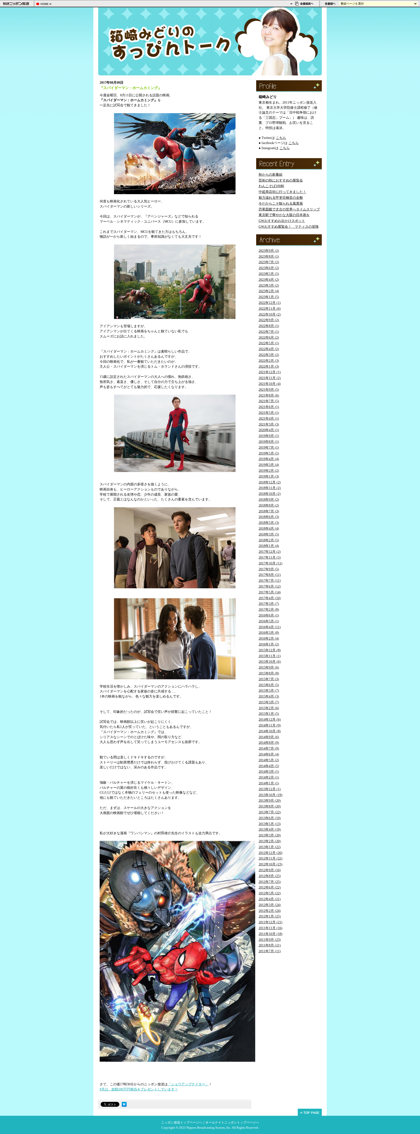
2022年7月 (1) (269, 332)
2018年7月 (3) (269, 511)
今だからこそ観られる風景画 (281, 203)
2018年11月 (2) (270, 488)
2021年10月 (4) (270, 384)
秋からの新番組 (270, 174)
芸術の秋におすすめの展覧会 (281, 180)
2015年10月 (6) (270, 661)
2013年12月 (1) (270, 789)
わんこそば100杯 (271, 186)
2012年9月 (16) (270, 870)
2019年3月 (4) (269, 465)
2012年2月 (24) (270, 911)
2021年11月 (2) (270, 378)
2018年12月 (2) (270, 482)
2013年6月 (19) (270, 818)
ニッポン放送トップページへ (181, 1122)
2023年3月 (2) (269, 285)
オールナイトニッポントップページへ (232, 1122)
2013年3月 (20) (270, 835)
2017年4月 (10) (270, 598)
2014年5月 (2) (269, 760)
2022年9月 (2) (269, 320)
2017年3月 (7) (269, 604)
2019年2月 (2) (269, 470)
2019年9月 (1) (269, 436)
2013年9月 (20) (270, 800)
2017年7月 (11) (270, 580)
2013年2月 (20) (270, 841)
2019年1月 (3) (269, 476)
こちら (281, 138)
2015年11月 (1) (270, 656)
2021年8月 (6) (269, 395)
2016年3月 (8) (269, 633)
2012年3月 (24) (270, 905)
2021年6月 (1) (269, 407)
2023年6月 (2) (269, 268)
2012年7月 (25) (270, 882)
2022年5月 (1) (269, 343)
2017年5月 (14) (270, 592)
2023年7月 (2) (269, 262)
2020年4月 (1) (269, 430)
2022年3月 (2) (269, 355)
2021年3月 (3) (269, 424)
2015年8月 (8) (269, 673)
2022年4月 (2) (269, 349)
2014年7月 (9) (269, 748)
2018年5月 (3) (269, 523)
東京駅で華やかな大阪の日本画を (284, 215)
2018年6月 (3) (269, 517)
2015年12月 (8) (270, 650)
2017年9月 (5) (269, 569)
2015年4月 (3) (269, 696)
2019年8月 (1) (269, 442)
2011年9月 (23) (270, 940)
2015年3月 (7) (269, 702)
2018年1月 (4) (269, 546)
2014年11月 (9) (270, 725)
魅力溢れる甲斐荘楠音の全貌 (281, 198)
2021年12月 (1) (270, 372)
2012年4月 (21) (270, 899)
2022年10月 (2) (270, 314)
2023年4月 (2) (269, 279)
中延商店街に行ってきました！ (282, 192)
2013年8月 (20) (270, 806)
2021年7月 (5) (269, 401)
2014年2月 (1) (269, 777)
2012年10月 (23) (270, 864)
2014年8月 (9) (269, 742)
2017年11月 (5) (270, 557)
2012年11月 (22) (270, 858)
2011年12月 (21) (270, 922)
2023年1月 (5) (269, 297)
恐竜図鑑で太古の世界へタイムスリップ (289, 209)
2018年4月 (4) (269, 528)
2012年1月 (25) (270, 916)
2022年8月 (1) (269, 326)
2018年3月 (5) (269, 534)
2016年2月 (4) (269, 638)
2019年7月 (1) (269, 447)
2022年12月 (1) (270, 303)
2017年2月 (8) (269, 609)
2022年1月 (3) (269, 366)
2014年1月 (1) (269, 783)
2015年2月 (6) (269, 708)
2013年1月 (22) (270, 847)
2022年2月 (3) (269, 361)
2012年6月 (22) (270, 887)
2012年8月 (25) (270, 876)
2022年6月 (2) (269, 337)
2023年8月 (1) (269, 256)
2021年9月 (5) (269, 389)
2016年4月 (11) (270, 627)
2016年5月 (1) (269, 621)
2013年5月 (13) (270, 824)
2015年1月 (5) (269, 714)
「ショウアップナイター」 (188, 1084)
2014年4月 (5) (269, 766)
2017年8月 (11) (270, 575)
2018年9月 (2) (269, 499)
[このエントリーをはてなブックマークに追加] (124, 1105)
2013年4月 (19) (270, 829)
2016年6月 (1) (269, 615)
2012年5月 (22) (270, 893)
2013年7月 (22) (270, 812)
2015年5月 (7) (269, 690)
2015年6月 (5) (269, 685)
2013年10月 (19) (270, 795)
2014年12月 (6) (270, 719)
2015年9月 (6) (269, 667)
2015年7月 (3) (269, 679)
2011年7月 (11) (270, 951)
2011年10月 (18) (270, 934)
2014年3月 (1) (269, 771)
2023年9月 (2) (269, 251)
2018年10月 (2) (270, 494)
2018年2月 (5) (269, 540)
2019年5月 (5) (269, 453)
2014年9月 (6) (269, 737)
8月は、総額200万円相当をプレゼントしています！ (139, 1089)
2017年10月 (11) (270, 563)
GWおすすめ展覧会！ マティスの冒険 (289, 226)
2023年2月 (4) (269, 291)
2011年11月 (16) (270, 928)
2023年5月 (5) (269, 274)
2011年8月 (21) (270, 945)
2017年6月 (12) (270, 586)
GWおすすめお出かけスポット (282, 221)
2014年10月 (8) (270, 731)
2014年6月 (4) (269, 754)
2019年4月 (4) (269, 459)
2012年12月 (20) (270, 853)
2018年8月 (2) (269, 505)
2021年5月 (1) (269, 413)
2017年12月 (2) (270, 551)
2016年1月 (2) (269, 644)
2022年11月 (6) (270, 308)
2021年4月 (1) (269, 418)
